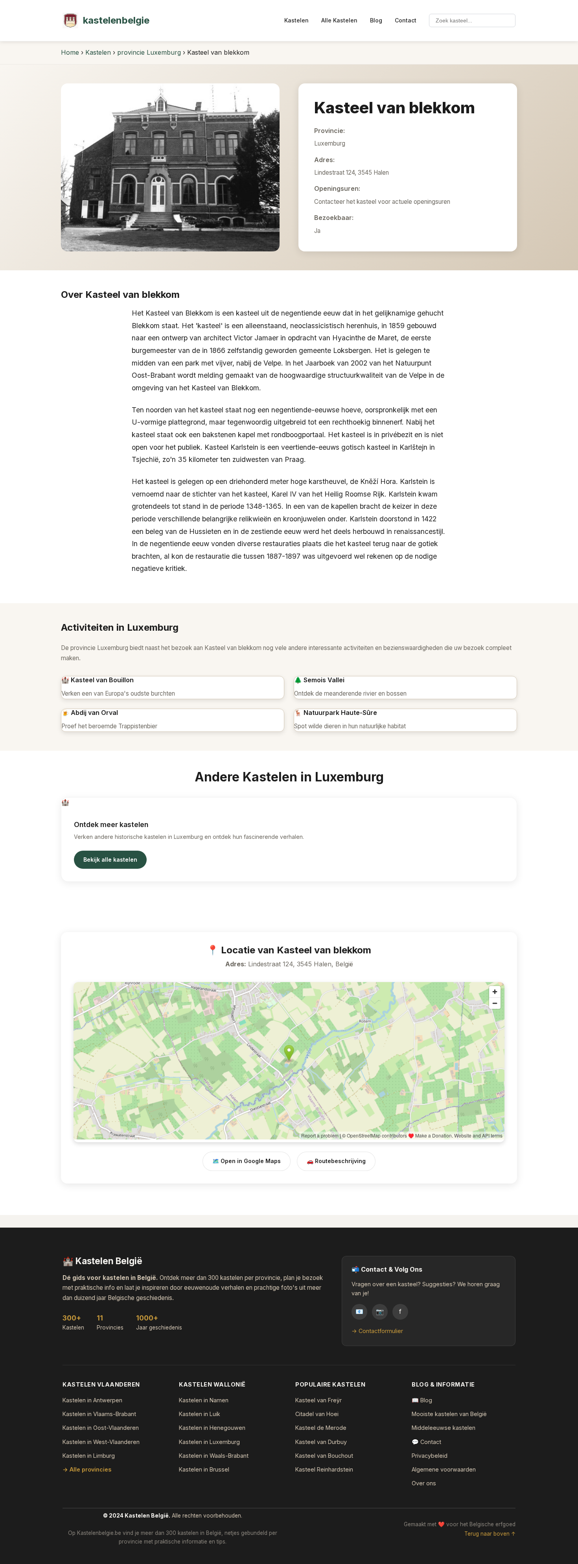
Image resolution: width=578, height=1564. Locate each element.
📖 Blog (422, 1400)
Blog (376, 20)
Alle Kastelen (339, 20)
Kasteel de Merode (320, 1427)
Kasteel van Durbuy (321, 1441)
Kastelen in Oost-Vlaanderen (101, 1427)
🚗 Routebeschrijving (336, 1161)
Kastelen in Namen (203, 1400)
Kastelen (296, 20)
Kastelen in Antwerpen (92, 1400)
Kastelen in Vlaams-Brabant (99, 1414)
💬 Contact (426, 1441)
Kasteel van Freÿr (318, 1400)
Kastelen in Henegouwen (212, 1427)
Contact (405, 20)
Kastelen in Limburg (89, 1455)
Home (70, 52)
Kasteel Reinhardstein (324, 1469)
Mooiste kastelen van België (449, 1414)
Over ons (424, 1483)
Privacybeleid (429, 1455)
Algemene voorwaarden (444, 1469)
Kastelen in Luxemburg (209, 1441)
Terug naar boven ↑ (489, 1534)
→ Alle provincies (87, 1469)
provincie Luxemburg (149, 52)
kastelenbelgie (116, 20)
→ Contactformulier (377, 1331)
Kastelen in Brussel (204, 1469)
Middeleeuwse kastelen (443, 1427)
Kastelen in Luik (199, 1414)
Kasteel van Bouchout (324, 1455)
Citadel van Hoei (317, 1414)
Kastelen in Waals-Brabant (214, 1455)
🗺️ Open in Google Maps (246, 1161)
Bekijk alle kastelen (110, 859)
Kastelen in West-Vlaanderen (101, 1441)
